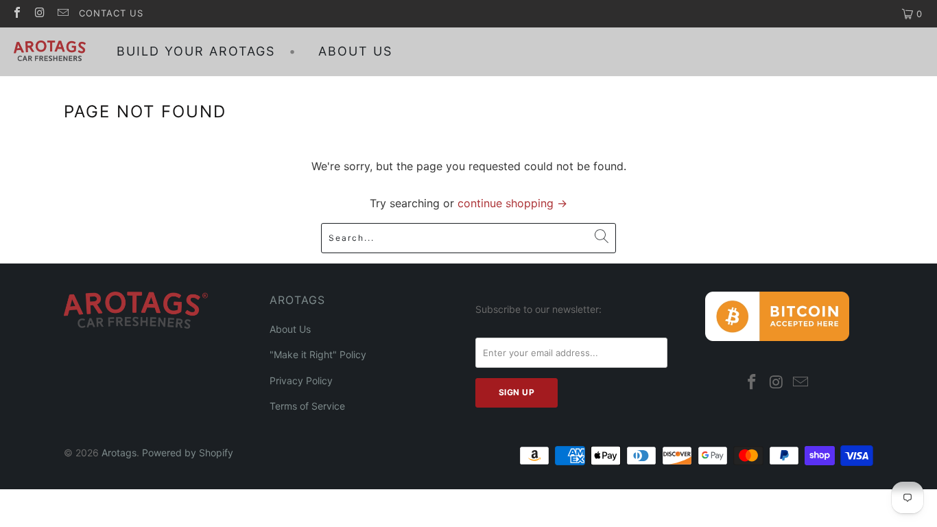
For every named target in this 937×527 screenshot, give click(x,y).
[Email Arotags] (62, 13)
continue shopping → (512, 203)
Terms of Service (307, 406)
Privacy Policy (301, 380)
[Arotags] (50, 51)
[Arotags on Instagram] (39, 13)
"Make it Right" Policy (318, 354)
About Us (290, 329)
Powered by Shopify (187, 452)
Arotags (119, 452)
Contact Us (111, 13)
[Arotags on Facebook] (16, 13)
